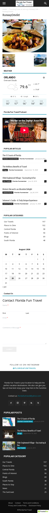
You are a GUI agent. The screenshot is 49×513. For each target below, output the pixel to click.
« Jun (4, 287)
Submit (9, 349)
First (4, 313)
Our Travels (7, 181)
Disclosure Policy (35, 505)
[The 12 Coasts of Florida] (9, 421)
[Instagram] (17, 402)
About (10, 503)
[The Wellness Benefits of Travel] (9, 433)
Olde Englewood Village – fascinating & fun (19, 178)
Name (5, 305)
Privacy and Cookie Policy (17, 505)
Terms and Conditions (31, 503)
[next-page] (8, 209)
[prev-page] (4, 209)
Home (5, 9)
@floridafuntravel (24, 368)
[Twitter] (38, 403)
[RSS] (31, 403)
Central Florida (8, 192)
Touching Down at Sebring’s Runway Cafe (23, 9)
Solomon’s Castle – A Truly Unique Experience (20, 200)
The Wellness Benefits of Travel (15, 166)
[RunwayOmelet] (24, 52)
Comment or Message (12, 328)
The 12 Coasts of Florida (12, 155)
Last (27, 313)
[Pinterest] (24, 403)
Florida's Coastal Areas (10, 159)
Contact (18, 503)
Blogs (5, 170)
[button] (4, 3)
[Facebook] (10, 403)
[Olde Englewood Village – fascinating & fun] (9, 445)
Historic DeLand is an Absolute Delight (17, 189)
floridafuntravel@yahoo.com (29, 396)
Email (5, 318)
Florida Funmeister (27, 159)
